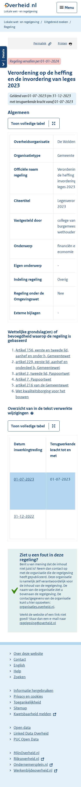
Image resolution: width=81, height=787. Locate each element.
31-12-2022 (24, 516)
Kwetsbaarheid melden (32, 714)
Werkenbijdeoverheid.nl (33, 770)
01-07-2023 (24, 479)
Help (17, 671)
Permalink (39, 43)
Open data (22, 727)
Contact (20, 659)
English (19, 665)
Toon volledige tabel (28, 123)
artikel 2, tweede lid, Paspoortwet (43, 373)
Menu (69, 7)
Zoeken (20, 677)
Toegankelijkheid (27, 702)
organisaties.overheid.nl (37, 607)
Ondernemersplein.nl (31, 764)
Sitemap (20, 708)
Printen (62, 43)
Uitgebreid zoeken (56, 22)
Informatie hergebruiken (33, 690)
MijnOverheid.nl (26, 752)
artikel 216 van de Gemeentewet (42, 385)
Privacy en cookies (28, 696)
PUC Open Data (26, 739)
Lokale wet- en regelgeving (21, 22)
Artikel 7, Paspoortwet (33, 379)
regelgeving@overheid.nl (38, 623)
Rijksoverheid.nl (26, 758)
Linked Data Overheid (31, 733)
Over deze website (28, 653)
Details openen (3, 57)
